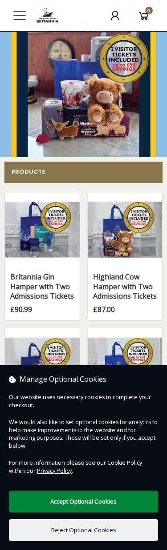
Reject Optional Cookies (83, 530)
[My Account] (115, 15)
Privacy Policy (54, 471)
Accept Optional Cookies (83, 501)
